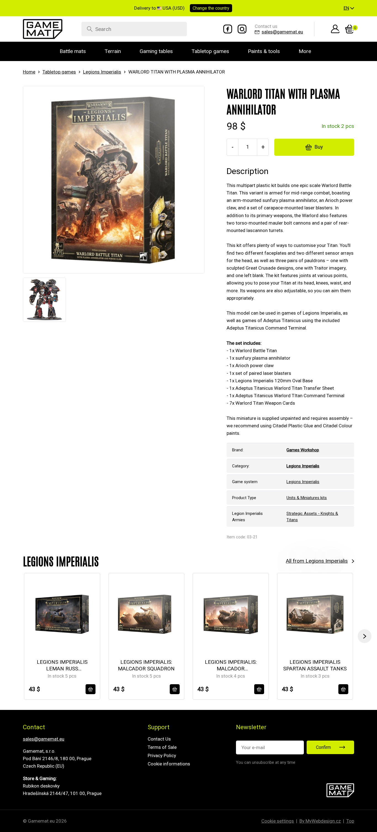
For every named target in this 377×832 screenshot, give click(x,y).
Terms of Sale (162, 747)
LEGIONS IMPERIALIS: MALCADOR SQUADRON (146, 665)
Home (29, 72)
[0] (349, 29)
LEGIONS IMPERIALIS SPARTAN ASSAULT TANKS (315, 665)
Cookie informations (169, 764)
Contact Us (159, 739)
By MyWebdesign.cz (320, 821)
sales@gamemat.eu (43, 739)
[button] (349, 8)
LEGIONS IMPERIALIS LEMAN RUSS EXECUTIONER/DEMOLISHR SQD (62, 665)
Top (350, 821)
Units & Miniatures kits (306, 497)
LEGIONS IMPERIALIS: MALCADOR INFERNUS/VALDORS (231, 665)
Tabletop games (59, 72)
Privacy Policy (162, 755)
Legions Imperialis (102, 72)
